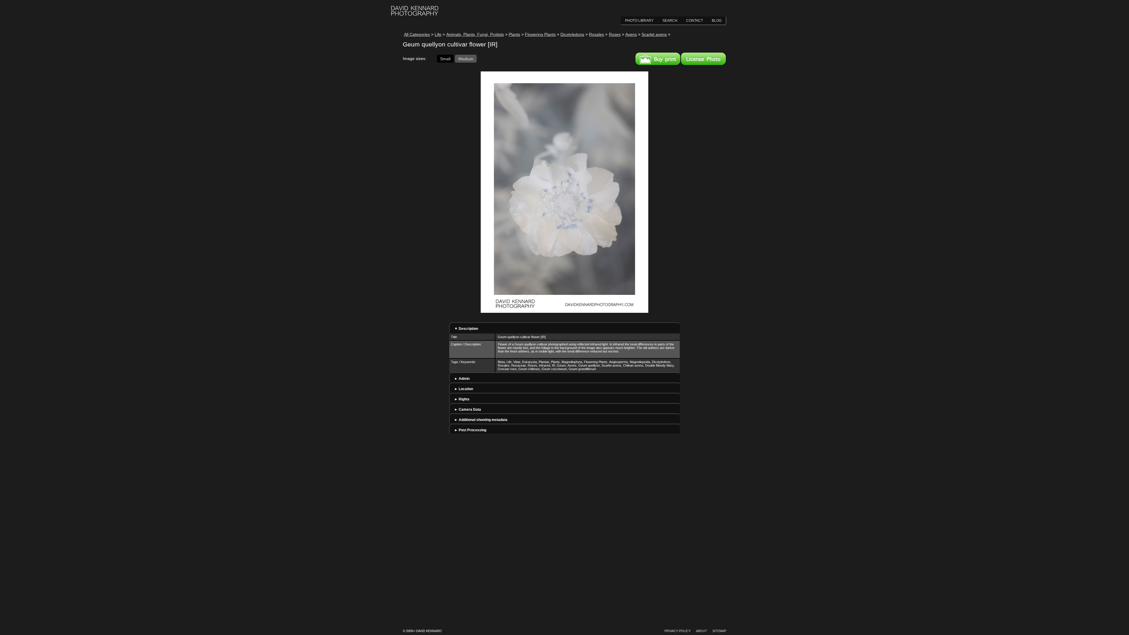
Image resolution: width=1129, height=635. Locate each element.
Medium (465, 58)
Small (445, 58)
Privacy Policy (677, 631)
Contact (694, 21)
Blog (717, 21)
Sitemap (719, 631)
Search (669, 21)
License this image (703, 59)
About (701, 631)
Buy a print (658, 59)
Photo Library (639, 21)
